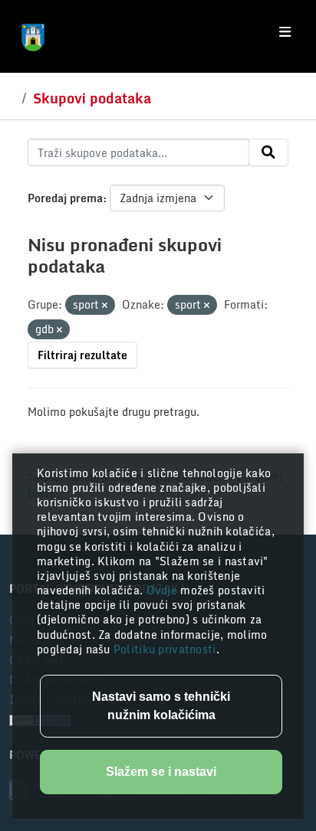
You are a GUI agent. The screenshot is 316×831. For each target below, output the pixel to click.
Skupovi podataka (92, 98)
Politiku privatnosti (165, 649)
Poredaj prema (65, 198)
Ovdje (163, 590)
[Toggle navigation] (285, 32)
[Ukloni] (104, 305)
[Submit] (268, 152)
